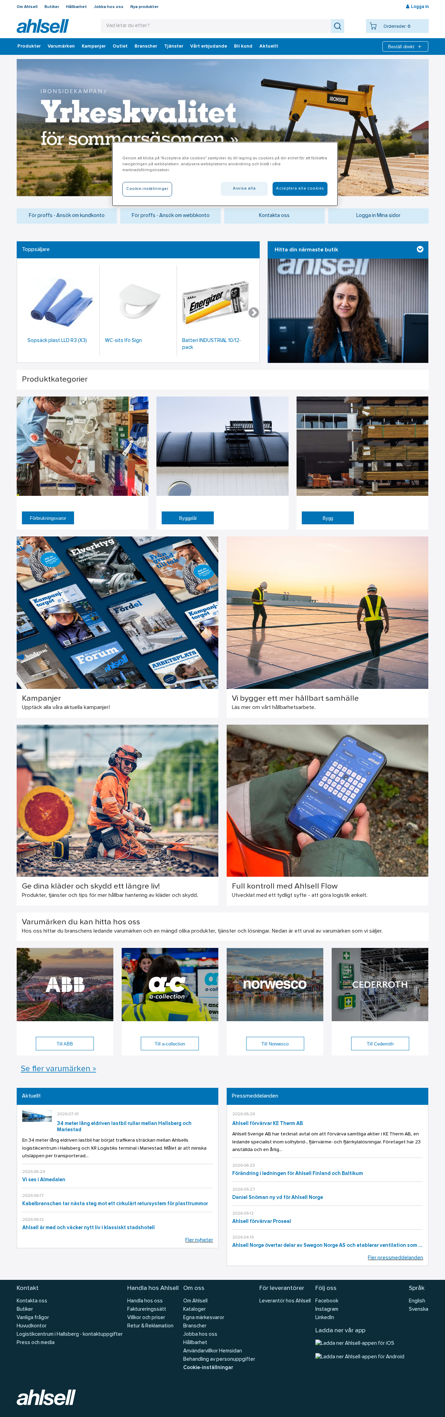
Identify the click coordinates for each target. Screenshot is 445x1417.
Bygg (328, 518)
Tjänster (173, 46)
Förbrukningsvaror (48, 518)
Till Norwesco (275, 1044)
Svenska (418, 1309)
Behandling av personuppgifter (219, 1359)
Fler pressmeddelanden (395, 1258)
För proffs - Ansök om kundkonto (67, 216)
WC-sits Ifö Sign (123, 341)
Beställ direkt (401, 46)
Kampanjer (94, 46)
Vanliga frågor (33, 1318)
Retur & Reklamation (150, 1326)
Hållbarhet (76, 7)
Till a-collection (170, 1044)
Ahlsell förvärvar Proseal (261, 1221)
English (417, 1301)
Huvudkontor (32, 1326)
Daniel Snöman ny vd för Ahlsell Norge (277, 1197)
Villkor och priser (146, 1318)
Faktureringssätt (146, 1309)
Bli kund (243, 46)
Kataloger (194, 1309)
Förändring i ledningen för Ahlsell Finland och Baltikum (297, 1174)
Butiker (51, 7)
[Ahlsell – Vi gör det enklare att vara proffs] (43, 26)
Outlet (120, 46)
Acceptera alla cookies (300, 188)
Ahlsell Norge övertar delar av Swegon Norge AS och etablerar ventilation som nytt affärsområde (327, 1245)
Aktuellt (268, 46)
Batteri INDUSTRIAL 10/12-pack (211, 344)
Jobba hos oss (108, 7)
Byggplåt (188, 518)
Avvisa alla (244, 188)
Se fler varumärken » (58, 1069)
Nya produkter (144, 7)
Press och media (36, 1343)
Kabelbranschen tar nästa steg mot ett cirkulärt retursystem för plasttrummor (115, 1204)
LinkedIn (324, 1318)
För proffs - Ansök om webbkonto (171, 216)
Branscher (146, 46)
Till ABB (65, 1044)
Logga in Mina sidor (378, 216)
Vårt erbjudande (208, 46)
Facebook (326, 1301)
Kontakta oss (274, 216)
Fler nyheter (199, 1240)
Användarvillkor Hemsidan (212, 1351)
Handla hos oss (145, 1301)
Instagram (326, 1309)
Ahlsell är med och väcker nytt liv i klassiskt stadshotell (88, 1228)
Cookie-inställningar (208, 1368)
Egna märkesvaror (203, 1318)
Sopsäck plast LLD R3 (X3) (57, 341)
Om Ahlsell (27, 7)
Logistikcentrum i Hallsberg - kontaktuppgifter (70, 1334)
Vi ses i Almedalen (43, 1180)
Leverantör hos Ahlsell (285, 1301)
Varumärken (61, 46)
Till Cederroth (380, 1044)
